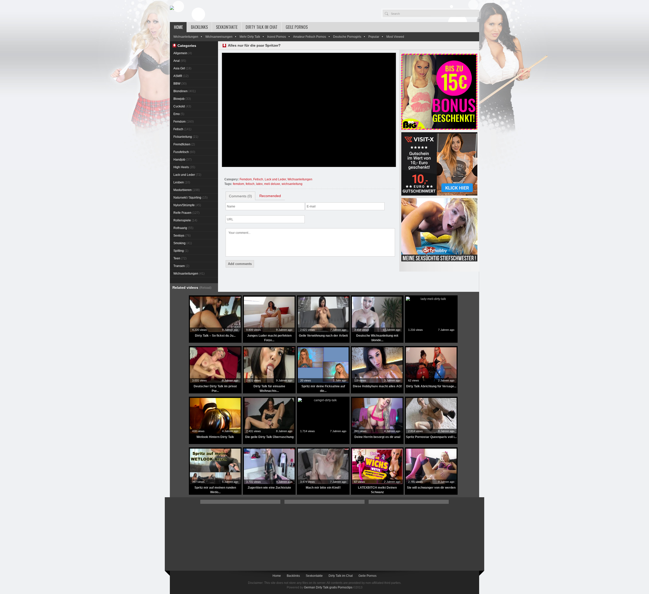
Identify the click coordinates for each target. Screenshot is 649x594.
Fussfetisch (184, 152)
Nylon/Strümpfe (187, 205)
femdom (238, 184)
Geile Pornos (297, 27)
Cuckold (182, 106)
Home (178, 27)
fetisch (250, 184)
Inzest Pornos (276, 37)
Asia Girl (182, 68)
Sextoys (182, 235)
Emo (178, 114)
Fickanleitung (185, 137)
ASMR (181, 76)
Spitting (180, 251)
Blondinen (184, 91)
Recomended (270, 196)
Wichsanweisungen (218, 37)
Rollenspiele (185, 220)
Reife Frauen (186, 213)
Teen (180, 258)
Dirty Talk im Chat (262, 27)
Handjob (182, 159)
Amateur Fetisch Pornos (309, 37)
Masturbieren (186, 190)
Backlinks (199, 27)
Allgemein (182, 53)
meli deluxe (272, 184)
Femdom (183, 121)
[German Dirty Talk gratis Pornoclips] (172, 8)
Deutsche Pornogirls (347, 37)
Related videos (191, 287)
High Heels (184, 167)
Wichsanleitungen (185, 37)
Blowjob (182, 99)
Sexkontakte (227, 27)
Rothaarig (183, 228)
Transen (181, 266)
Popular (373, 37)
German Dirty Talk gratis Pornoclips (328, 587)
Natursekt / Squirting (190, 197)
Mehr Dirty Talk (250, 37)
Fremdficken (184, 144)
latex (259, 184)
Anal (179, 61)
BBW (180, 83)
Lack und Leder (187, 175)
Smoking (182, 243)
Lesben (181, 182)
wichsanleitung (292, 184)
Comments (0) (240, 196)
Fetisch (182, 129)
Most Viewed (395, 37)
